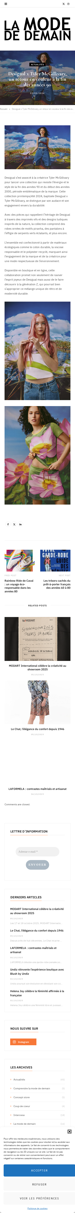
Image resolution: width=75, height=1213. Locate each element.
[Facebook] (8, 524)
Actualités (37, 64)
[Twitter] (14, 524)
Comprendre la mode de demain (31, 1088)
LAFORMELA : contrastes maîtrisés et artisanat (37, 789)
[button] (69, 1131)
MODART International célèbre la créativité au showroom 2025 (37, 667)
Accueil (3, 108)
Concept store (21, 1097)
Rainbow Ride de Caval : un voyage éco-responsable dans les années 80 (19, 586)
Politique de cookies (37, 1208)
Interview (19, 1115)
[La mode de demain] (37, 28)
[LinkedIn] (20, 524)
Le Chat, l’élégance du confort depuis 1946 (37, 729)
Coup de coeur (21, 1106)
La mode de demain (24, 1123)
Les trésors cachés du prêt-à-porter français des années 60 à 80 (56, 584)
